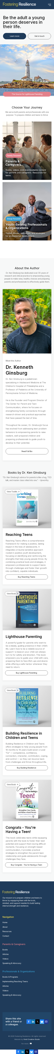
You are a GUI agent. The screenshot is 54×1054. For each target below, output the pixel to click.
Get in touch (39, 36)
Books (5, 950)
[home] (19, 5)
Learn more (14, 36)
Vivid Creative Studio (31, 1039)
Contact (6, 936)
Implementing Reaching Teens (15, 981)
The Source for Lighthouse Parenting (27, 94)
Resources (7, 931)
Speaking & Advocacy (12, 963)
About (5, 927)
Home (5, 922)
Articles (6, 954)
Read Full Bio (27, 451)
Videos (6, 959)
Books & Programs (10, 977)
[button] (49, 5)
